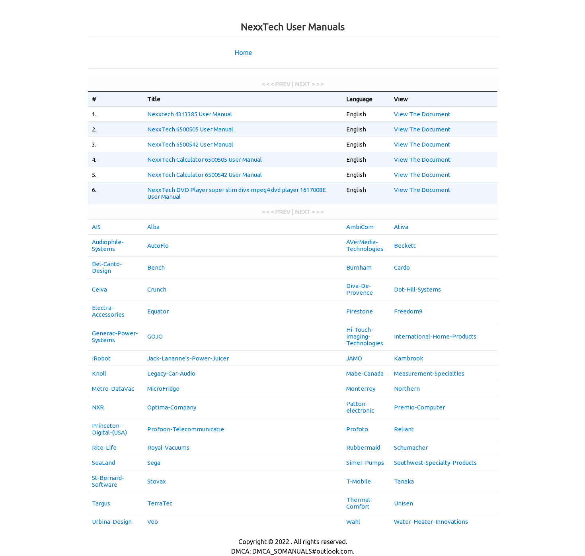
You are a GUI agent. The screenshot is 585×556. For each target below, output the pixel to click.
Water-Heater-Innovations (431, 521)
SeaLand (103, 462)
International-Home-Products (435, 336)
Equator (158, 311)
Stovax (156, 481)
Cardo (402, 267)
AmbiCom (360, 226)
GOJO (155, 336)
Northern (407, 388)
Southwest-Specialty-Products (435, 462)
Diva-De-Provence (359, 289)
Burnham (359, 267)
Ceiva (99, 289)
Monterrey (360, 388)
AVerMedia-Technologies (364, 245)
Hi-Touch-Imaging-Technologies (364, 336)
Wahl (353, 521)
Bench (156, 267)
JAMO (354, 358)
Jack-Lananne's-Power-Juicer (188, 358)
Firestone (359, 311)
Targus (101, 503)
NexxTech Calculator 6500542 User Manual (204, 174)
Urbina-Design (112, 521)
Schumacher (411, 447)
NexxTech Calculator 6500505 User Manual (204, 159)
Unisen (403, 503)
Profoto (357, 429)
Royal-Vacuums (168, 447)
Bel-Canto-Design (107, 267)
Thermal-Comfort (359, 503)
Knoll (99, 373)
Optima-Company (171, 407)
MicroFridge (163, 388)
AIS (96, 226)
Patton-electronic (360, 407)
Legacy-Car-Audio (171, 373)
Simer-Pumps (365, 462)
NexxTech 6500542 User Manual (190, 144)
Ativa (401, 226)
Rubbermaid (363, 447)
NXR (98, 407)
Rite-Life (104, 447)
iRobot (101, 358)
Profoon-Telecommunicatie (185, 429)
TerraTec (159, 503)
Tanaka (404, 481)
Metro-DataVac (113, 388)
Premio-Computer (419, 407)
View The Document (422, 114)
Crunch (156, 289)
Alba (153, 226)
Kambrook (408, 358)
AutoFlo (158, 245)
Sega (153, 462)
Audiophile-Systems (108, 245)
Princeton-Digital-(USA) (109, 429)
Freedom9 (408, 311)
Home (243, 52)
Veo (152, 521)
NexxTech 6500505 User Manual (190, 129)
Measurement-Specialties (429, 373)
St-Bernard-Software (108, 481)
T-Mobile (358, 481)
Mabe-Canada (365, 373)
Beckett (405, 245)
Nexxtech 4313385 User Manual (189, 114)
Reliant (404, 429)
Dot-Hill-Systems (417, 289)
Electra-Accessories (108, 311)
